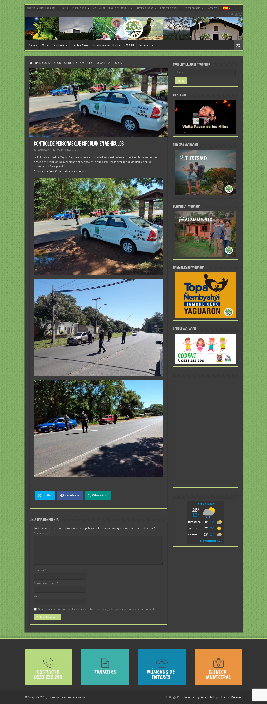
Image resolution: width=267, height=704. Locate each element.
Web (36, 596)
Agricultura (60, 45)
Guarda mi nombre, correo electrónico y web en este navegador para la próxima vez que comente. (97, 609)
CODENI (129, 45)
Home (36, 63)
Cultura (33, 45)
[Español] (226, 8)
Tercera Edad (147, 45)
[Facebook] (228, 14)
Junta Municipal (168, 7)
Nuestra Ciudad (144, 7)
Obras (45, 45)
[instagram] (240, 14)
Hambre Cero (80, 45)
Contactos (213, 7)
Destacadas (73, 150)
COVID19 (47, 63)
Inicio (65, 7)
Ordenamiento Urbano (106, 45)
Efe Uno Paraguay (232, 697)
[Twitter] (232, 14)
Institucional (79, 7)
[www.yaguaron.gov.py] (134, 25)
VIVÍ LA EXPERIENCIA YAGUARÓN (111, 7)
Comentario (42, 533)
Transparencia (191, 7)
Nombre (40, 570)
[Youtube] (236, 14)
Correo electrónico (46, 583)
